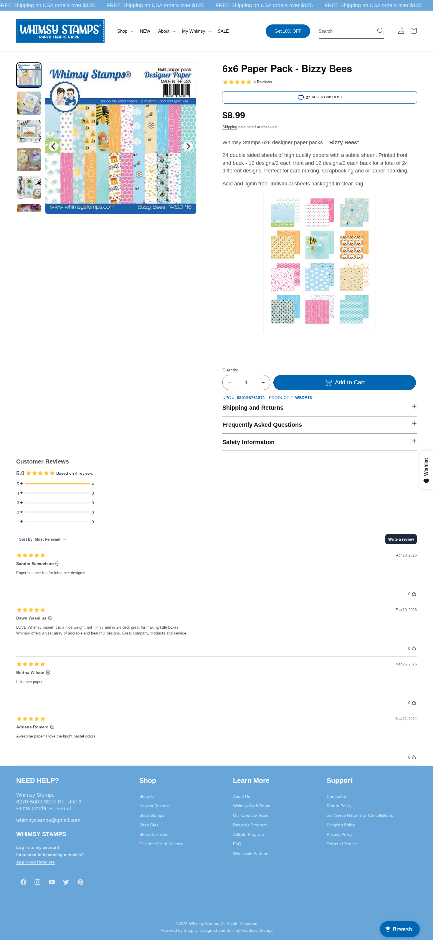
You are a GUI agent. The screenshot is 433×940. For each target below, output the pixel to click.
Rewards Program (250, 824)
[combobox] (351, 31)
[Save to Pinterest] (188, 70)
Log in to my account (37, 847)
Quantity (230, 370)
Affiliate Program (248, 834)
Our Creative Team (250, 815)
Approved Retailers (35, 861)
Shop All (146, 796)
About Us (241, 796)
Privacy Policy (339, 834)
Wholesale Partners (251, 853)
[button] (124, 31)
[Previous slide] (53, 146)
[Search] (380, 31)
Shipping (229, 127)
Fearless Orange (257, 930)
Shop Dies (148, 824)
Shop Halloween (154, 834)
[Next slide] (188, 146)
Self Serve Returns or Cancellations (360, 815)
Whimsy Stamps (204, 923)
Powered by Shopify (179, 930)
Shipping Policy (341, 824)
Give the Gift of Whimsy (161, 843)
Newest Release (154, 805)
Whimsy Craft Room (251, 805)
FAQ (237, 843)
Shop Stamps (151, 815)
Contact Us (337, 796)
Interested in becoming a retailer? (50, 854)
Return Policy (339, 805)
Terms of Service (342, 843)
